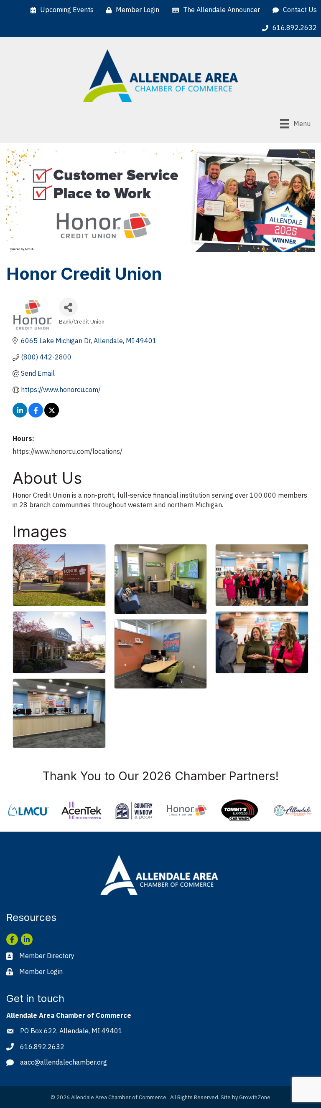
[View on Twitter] (51, 415)
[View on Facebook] (35, 415)
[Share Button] (68, 307)
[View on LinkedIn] (20, 415)
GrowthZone (254, 1097)
